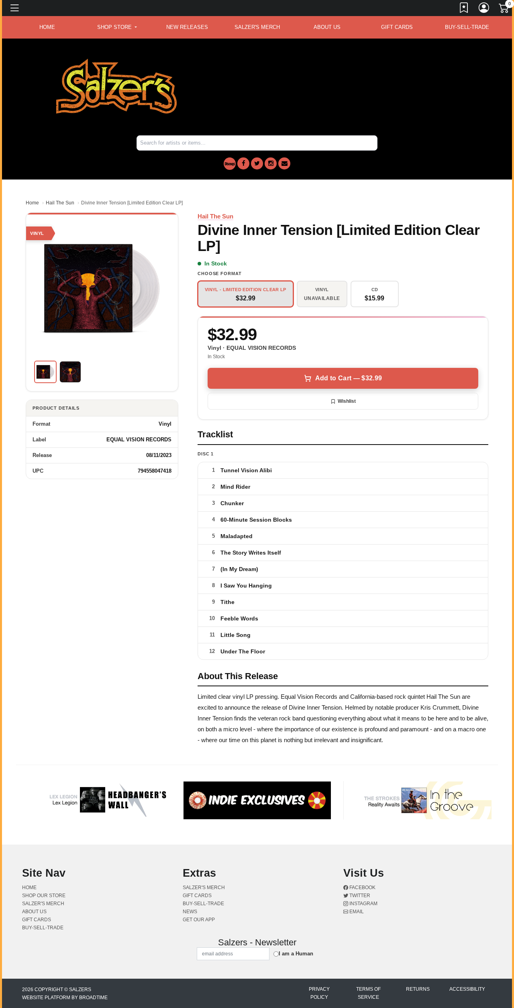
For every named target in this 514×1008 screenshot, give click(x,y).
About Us (327, 27)
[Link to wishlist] (464, 9)
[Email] (284, 163)
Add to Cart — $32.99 (348, 378)
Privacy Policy (319, 993)
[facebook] (243, 163)
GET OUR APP (199, 919)
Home (32, 203)
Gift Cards (397, 27)
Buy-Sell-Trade (467, 27)
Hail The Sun (60, 203)
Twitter (359, 895)
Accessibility (467, 989)
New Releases (187, 27)
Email (356, 911)
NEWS (190, 911)
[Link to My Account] (484, 9)
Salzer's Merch (257, 27)
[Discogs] (230, 164)
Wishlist (347, 401)
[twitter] (257, 163)
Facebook (361, 887)
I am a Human (296, 954)
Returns (418, 989)
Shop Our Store (43, 895)
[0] (504, 10)
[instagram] (270, 163)
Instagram (362, 903)
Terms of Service (368, 993)
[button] (117, 27)
